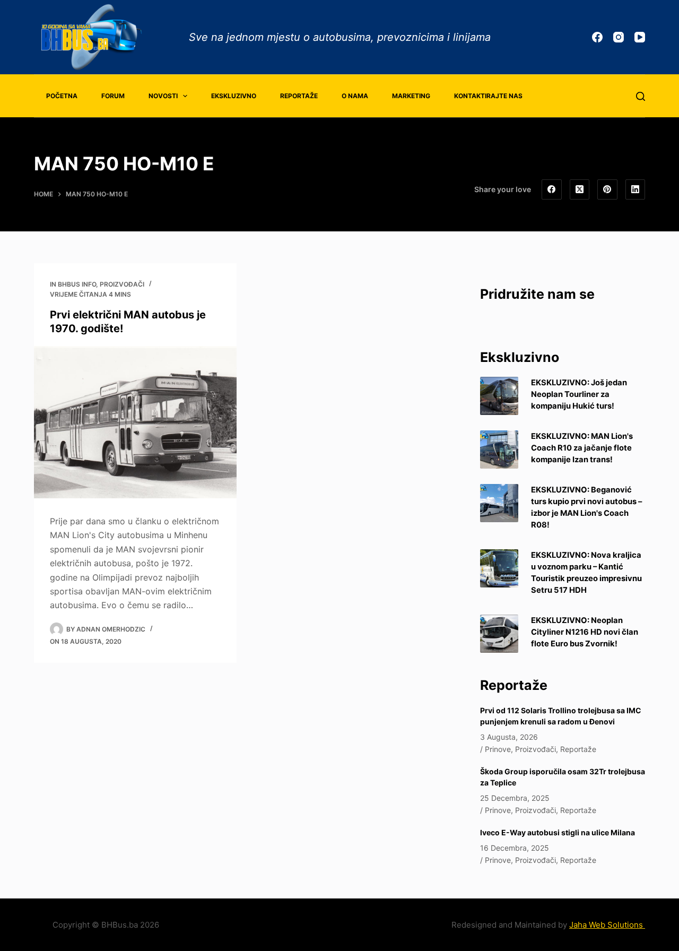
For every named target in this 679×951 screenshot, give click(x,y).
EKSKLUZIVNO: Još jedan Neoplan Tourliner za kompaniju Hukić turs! (579, 394)
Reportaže (299, 96)
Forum (113, 96)
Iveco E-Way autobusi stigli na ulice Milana (557, 832)
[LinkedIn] (635, 189)
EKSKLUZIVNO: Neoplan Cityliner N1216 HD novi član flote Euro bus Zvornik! (584, 632)
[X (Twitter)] (580, 189)
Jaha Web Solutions (607, 925)
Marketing (411, 96)
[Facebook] (597, 37)
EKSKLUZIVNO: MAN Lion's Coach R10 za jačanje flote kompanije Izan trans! (582, 447)
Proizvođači (122, 284)
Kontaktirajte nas (488, 96)
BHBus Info (77, 284)
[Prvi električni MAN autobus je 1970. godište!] (135, 422)
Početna (61, 96)
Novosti (163, 96)
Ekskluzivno (233, 96)
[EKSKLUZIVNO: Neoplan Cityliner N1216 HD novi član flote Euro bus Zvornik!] (499, 634)
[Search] (640, 96)
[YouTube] (639, 37)
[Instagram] (618, 37)
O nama (355, 96)
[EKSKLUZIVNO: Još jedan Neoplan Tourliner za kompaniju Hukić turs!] (499, 396)
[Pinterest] (607, 189)
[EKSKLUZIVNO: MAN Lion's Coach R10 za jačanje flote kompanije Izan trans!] (499, 449)
